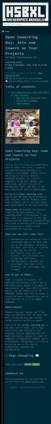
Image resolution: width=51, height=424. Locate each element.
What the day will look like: (31, 98)
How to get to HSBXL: (27, 100)
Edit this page (14, 364)
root (6, 57)
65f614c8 (13, 387)
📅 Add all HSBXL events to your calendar (27, 81)
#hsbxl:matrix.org (34, 381)
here (40, 285)
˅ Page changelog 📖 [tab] (22, 355)
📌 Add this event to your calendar (23, 78)
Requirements (22, 103)
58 (35, 57)
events (12, 57)
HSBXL (10, 67)
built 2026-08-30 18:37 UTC (32, 387)
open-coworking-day (25, 57)
